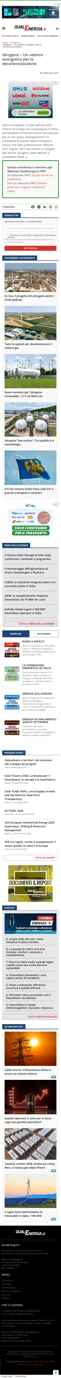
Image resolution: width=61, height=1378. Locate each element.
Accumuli (6, 1294)
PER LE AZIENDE (12, 1305)
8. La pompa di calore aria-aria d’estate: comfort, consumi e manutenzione (25, 952)
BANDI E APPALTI (33, 641)
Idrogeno (15, 43)
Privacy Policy (6, 1376)
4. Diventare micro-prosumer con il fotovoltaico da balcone (28, 996)
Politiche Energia (47, 35)
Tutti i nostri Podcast (42, 1016)
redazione (32, 1356)
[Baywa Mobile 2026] (30, 99)
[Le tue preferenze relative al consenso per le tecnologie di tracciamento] (56, 1373)
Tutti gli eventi (45, 857)
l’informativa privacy (40, 239)
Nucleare (6, 1298)
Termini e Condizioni (34, 1364)
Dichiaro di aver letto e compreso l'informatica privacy (32, 236)
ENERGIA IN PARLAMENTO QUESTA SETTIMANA (39, 720)
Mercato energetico (11, 1291)
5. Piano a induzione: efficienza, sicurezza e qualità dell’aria (26, 986)
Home (5, 43)
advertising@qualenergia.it (21, 1314)
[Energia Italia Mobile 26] (30, 520)
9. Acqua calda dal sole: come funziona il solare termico (24, 940)
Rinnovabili (28, 35)
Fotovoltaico (10, 35)
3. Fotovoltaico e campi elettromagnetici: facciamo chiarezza (29, 1006)
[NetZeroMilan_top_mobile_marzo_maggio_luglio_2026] (30, 11)
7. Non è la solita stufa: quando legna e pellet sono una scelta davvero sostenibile (29, 965)
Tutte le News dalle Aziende (36, 623)
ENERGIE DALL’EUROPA (37, 693)
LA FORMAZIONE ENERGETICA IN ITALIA (36, 667)
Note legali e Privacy (37, 1361)
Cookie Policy (20, 1376)
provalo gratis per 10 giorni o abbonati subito (27, 187)
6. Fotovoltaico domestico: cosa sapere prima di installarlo (26, 976)
